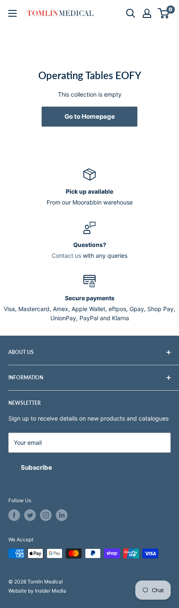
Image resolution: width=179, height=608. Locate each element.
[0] (164, 13)
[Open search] (130, 13)
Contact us (66, 255)
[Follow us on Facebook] (14, 515)
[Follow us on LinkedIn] (61, 515)
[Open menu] (12, 13)
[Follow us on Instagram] (46, 515)
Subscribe (36, 467)
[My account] (147, 13)
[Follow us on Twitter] (30, 515)
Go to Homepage (90, 116)
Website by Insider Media (37, 591)
